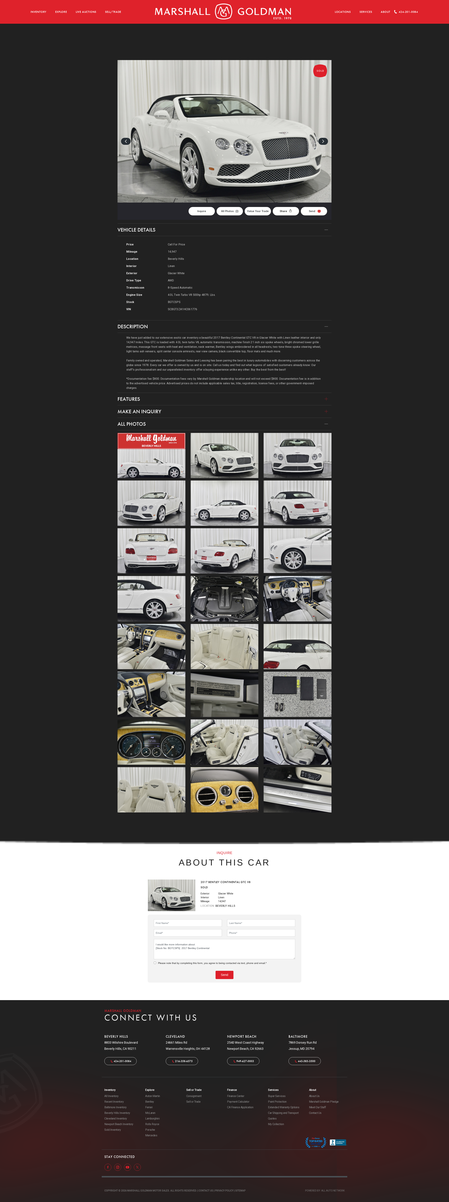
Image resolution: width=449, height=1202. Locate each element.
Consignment (194, 1096)
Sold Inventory (112, 1129)
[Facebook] (108, 1167)
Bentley (149, 1101)
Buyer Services (276, 1096)
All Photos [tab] (132, 424)
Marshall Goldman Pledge (324, 1101)
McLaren (150, 1113)
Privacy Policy (224, 1190)
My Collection (276, 1124)
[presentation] (126, 141)
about (385, 12)
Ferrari (149, 1107)
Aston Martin (152, 1096)
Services (366, 12)
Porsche (150, 1129)
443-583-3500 (306, 1061)
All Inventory (111, 1096)
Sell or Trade (193, 1101)
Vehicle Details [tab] (136, 230)
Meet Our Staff (317, 1107)
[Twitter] (137, 1167)
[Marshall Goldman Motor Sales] (223, 12)
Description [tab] (133, 326)
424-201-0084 (122, 1061)
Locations (343, 12)
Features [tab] (129, 399)
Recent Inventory (114, 1101)
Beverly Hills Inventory (117, 1113)
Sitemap (240, 1190)
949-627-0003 (245, 1061)
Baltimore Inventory (115, 1107)
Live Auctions (86, 12)
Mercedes (151, 1135)
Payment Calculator (238, 1101)
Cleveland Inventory (115, 1118)
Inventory (38, 12)
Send (312, 211)
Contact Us (315, 1113)
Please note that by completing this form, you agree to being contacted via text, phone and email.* (212, 963)
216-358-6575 (184, 1061)
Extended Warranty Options (283, 1107)
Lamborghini (152, 1118)
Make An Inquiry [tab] (139, 411)
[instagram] (118, 1167)
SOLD (322, 42)
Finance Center (235, 1096)
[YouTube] (128, 1167)
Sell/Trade (113, 12)
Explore (61, 12)
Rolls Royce (152, 1124)
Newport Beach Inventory (118, 1124)
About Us (314, 1096)
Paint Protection (277, 1101)
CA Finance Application (240, 1107)
